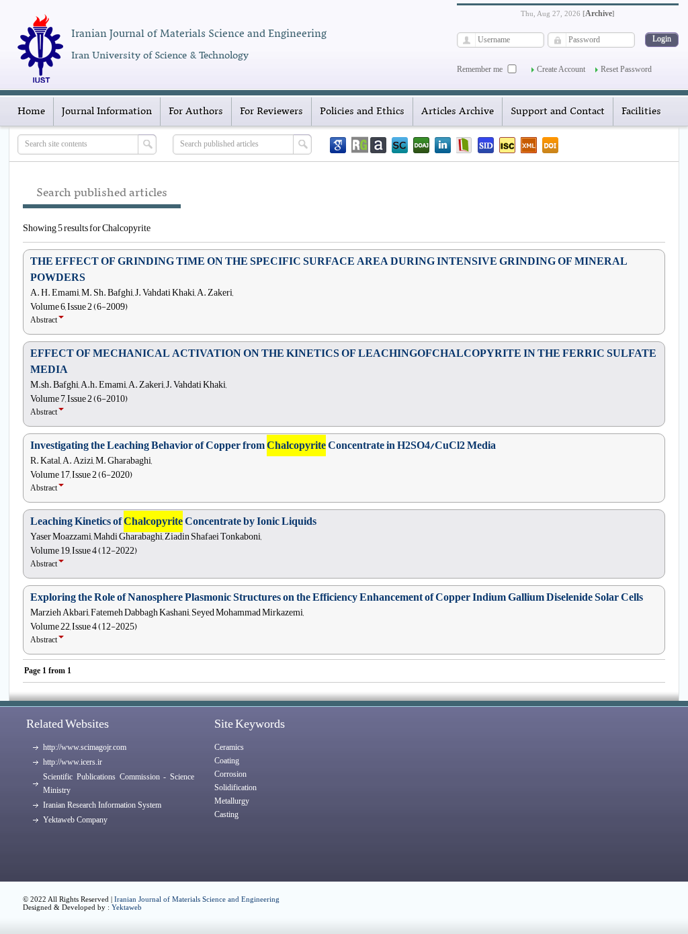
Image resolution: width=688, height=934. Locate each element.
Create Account (561, 69)
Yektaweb (127, 907)
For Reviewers (271, 111)
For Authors (196, 111)
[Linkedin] (443, 145)
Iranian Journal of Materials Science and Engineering (197, 899)
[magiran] (464, 145)
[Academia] (378, 145)
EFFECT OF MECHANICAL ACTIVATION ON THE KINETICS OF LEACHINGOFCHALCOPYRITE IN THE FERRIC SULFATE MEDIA (343, 361)
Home (31, 111)
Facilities (641, 111)
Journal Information (107, 111)
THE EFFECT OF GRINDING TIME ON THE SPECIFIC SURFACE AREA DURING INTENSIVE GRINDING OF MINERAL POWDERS (329, 269)
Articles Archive (457, 111)
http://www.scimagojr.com (84, 747)
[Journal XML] (529, 145)
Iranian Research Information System (102, 805)
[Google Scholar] (338, 145)
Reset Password (626, 69)
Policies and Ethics (362, 111)
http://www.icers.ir (72, 762)
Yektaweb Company (75, 819)
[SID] (486, 145)
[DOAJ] (421, 145)
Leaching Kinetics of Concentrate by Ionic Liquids (173, 521)
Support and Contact (558, 111)
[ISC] (507, 145)
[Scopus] (400, 145)
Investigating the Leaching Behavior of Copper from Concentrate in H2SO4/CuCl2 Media (263, 445)
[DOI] (550, 145)
